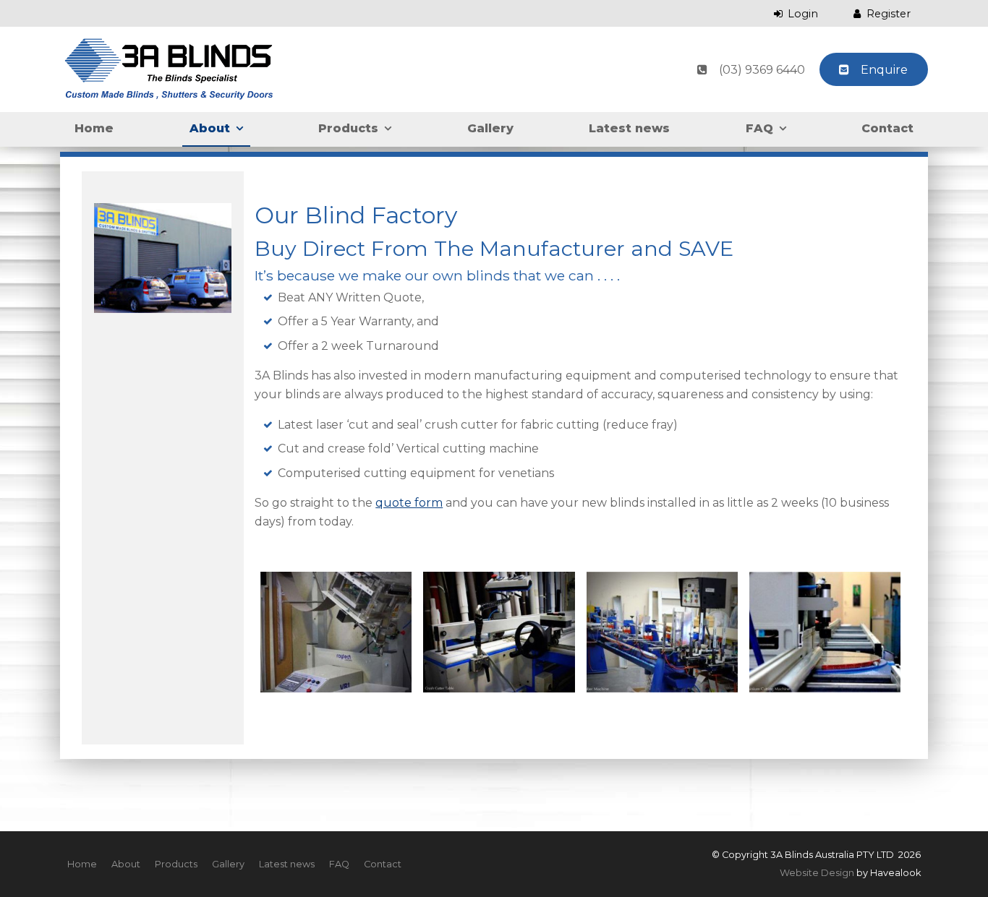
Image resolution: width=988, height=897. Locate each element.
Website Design (817, 872)
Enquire (884, 70)
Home (94, 128)
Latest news (629, 128)
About (209, 128)
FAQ (759, 128)
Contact (887, 128)
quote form (409, 503)
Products (348, 128)
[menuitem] (82, 864)
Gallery (490, 128)
